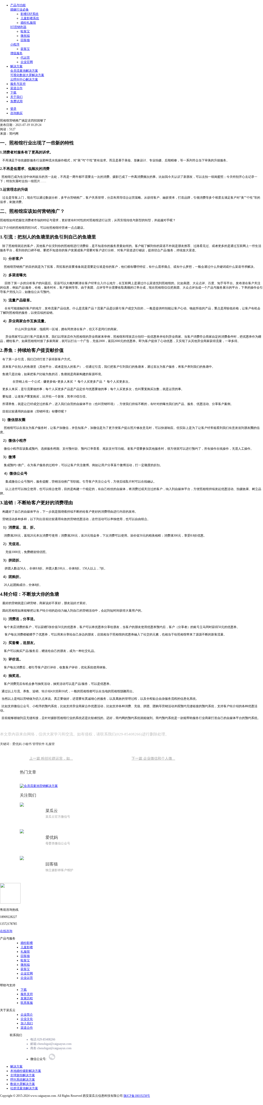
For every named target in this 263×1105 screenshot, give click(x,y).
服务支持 (27, 994)
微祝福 (25, 36)
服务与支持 (18, 84)
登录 (13, 108)
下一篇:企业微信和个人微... (153, 758)
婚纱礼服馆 (28, 22)
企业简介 (27, 1014)
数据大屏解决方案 (22, 1084)
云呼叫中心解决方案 (24, 79)
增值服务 (16, 53)
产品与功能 (18, 5)
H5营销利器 (18, 27)
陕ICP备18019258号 (137, 1096)
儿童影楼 (27, 947)
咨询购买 (16, 113)
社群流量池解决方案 (24, 1088)
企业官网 (27, 62)
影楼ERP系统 (30, 14)
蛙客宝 (25, 31)
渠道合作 (16, 88)
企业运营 (27, 978)
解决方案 (16, 66)
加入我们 (27, 1023)
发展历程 (27, 998)
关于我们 (16, 97)
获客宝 (25, 49)
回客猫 (25, 40)
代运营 (25, 57)
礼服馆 (25, 951)
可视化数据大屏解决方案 (27, 75)
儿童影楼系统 (30, 18)
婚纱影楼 (27, 943)
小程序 (15, 44)
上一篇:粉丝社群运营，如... (51, 758)
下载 (13, 92)
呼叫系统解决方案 (22, 1079)
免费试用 (16, 101)
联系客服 (27, 1003)
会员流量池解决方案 (24, 70)
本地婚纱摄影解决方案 (25, 1071)
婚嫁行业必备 (19, 9)
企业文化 (27, 1019)
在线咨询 (6, 931)
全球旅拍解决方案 (22, 1075)
